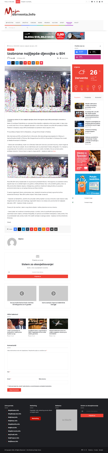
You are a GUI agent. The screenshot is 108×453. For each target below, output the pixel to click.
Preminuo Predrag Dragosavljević (91, 130)
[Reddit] (29, 63)
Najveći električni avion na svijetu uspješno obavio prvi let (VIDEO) (58, 332)
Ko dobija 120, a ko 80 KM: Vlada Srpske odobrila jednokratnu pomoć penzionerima (92, 114)
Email (9, 379)
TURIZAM (33, 22)
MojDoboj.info (12, 417)
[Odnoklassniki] (37, 63)
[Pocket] (41, 63)
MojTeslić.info (12, 434)
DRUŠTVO (25, 22)
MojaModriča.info (14, 424)
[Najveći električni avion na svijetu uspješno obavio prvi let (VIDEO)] (58, 324)
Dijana (11, 58)
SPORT (62, 22)
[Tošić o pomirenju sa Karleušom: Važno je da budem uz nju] (16, 324)
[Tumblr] (21, 63)
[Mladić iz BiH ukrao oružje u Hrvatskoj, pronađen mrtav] (79, 106)
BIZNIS (40, 22)
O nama (96, 450)
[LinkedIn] (17, 63)
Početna (10, 22)
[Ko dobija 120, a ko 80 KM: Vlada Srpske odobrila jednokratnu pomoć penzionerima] (79, 114)
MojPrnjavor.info (13, 438)
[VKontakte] (33, 63)
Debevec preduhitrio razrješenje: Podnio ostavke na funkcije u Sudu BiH (91, 139)
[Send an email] (14, 58)
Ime (8, 371)
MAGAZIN (69, 22)
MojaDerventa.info (14, 431)
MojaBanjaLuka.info (14, 414)
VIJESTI (18, 22)
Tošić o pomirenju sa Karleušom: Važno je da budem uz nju (14, 332)
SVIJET (76, 22)
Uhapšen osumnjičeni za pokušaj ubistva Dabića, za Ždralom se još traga (40, 1)
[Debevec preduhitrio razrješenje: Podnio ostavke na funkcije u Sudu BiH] (79, 139)
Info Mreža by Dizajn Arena (34, 450)
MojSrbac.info (12, 421)
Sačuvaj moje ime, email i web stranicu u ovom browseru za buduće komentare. (30, 386)
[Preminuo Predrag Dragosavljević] (79, 132)
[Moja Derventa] (20, 12)
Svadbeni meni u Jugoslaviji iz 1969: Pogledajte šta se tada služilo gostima (37, 332)
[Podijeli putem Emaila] (51, 229)
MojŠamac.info (13, 441)
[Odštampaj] (56, 229)
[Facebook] (9, 63)
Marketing (35, 418)
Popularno (77, 97)
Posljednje (88, 97)
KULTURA (55, 22)
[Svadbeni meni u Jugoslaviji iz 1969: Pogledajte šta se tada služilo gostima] (37, 324)
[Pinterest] (25, 63)
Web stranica (42, 379)
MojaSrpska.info (13, 410)
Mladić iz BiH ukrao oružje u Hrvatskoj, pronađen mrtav (91, 105)
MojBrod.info (12, 427)
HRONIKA (47, 22)
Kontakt (101, 450)
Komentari (98, 97)
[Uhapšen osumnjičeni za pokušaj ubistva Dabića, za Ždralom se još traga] (79, 124)
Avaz (54, 151)
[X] (13, 63)
